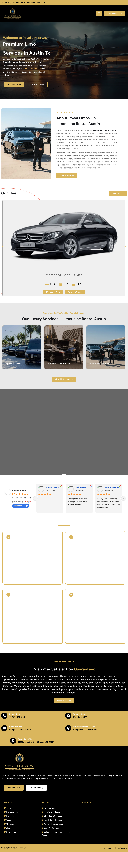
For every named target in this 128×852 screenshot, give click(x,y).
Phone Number (16, 714)
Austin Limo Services (32, 68)
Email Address (15, 726)
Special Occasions (14, 363)
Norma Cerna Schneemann (54, 487)
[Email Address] (4, 728)
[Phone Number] (4, 716)
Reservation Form (115, 13)
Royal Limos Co (8, 676)
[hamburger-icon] (99, 13)
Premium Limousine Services (113, 686)
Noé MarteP (81, 487)
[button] (2, 246)
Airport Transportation (100, 363)
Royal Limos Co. (20, 490)
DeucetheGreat (112, 487)
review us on (19, 505)
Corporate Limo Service (59, 363)
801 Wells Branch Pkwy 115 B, (86, 726)
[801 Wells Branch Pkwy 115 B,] (68, 728)
